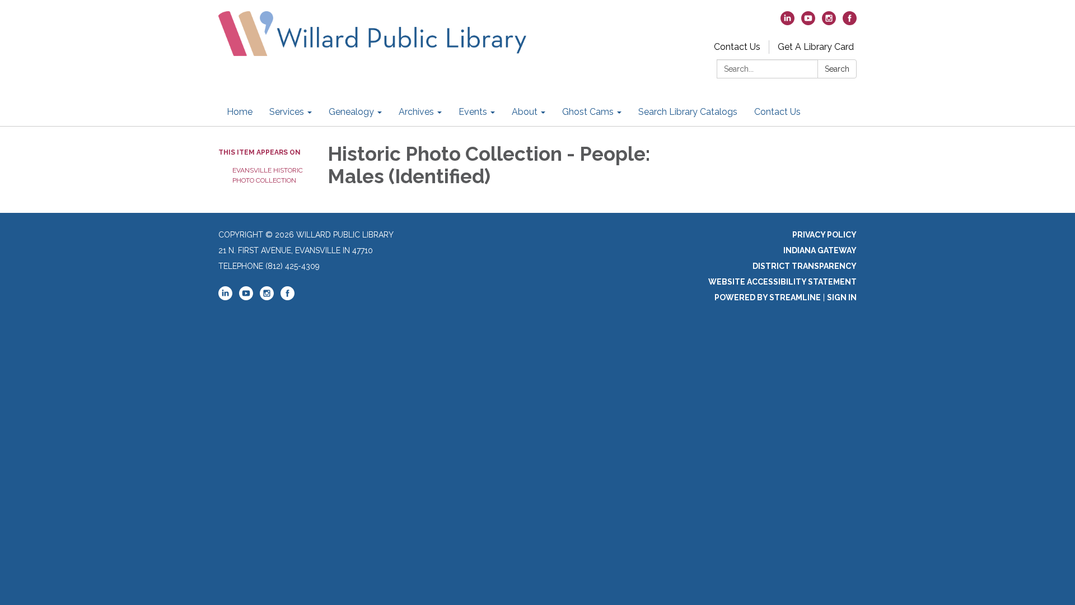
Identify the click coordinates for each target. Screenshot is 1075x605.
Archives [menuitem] (416, 111)
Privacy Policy (824, 234)
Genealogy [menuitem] (351, 111)
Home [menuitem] (240, 111)
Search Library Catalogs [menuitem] (687, 111)
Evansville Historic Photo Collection (267, 175)
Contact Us (737, 46)
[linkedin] (787, 22)
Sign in (842, 297)
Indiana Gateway (820, 250)
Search (837, 68)
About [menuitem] (525, 111)
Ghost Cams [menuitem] (588, 111)
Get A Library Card (816, 46)
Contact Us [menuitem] (777, 111)
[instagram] (829, 22)
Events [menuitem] (473, 111)
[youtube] (808, 22)
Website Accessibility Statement (782, 281)
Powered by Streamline (767, 297)
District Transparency (804, 266)
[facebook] (850, 22)
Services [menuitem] (286, 111)
